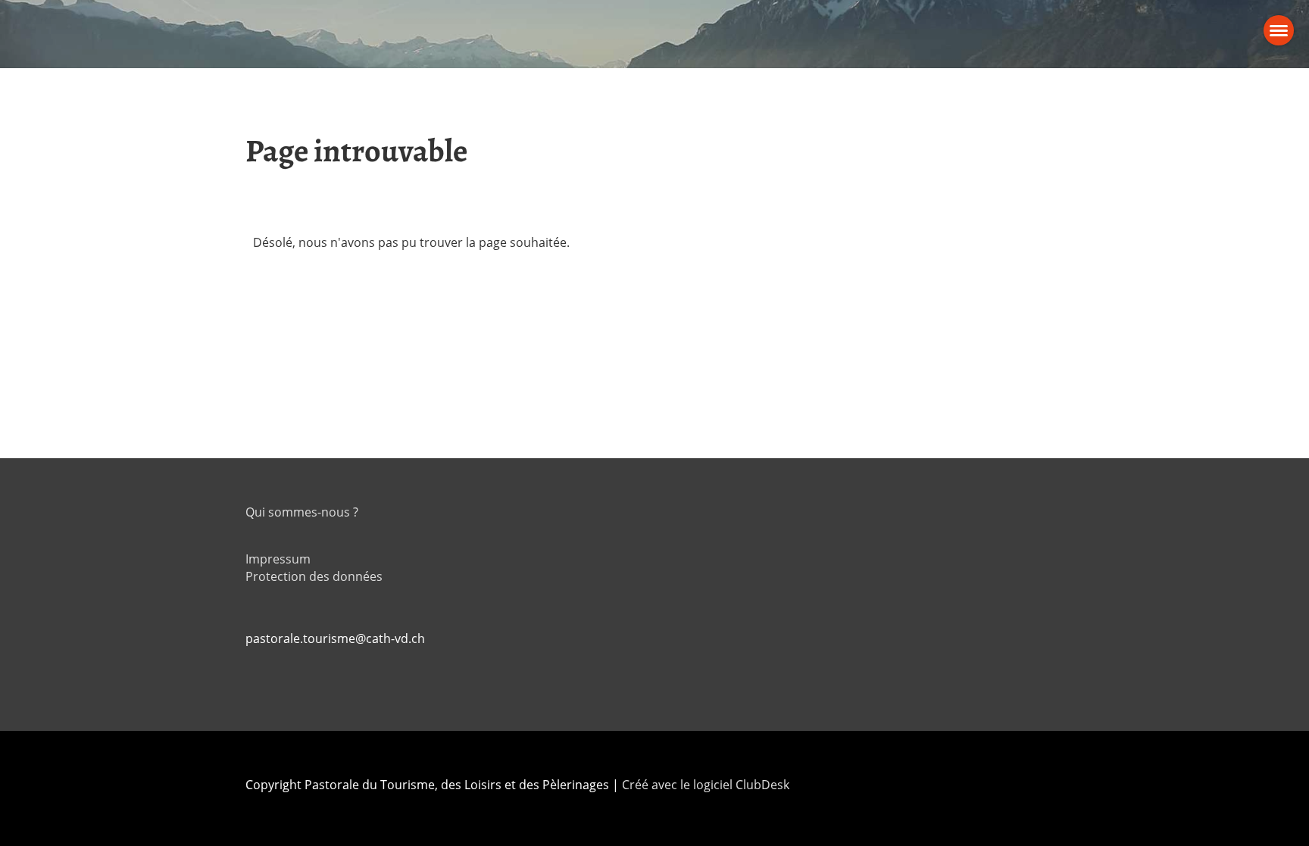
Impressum (278, 559)
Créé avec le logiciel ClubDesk (705, 784)
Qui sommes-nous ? (301, 512)
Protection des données (314, 576)
